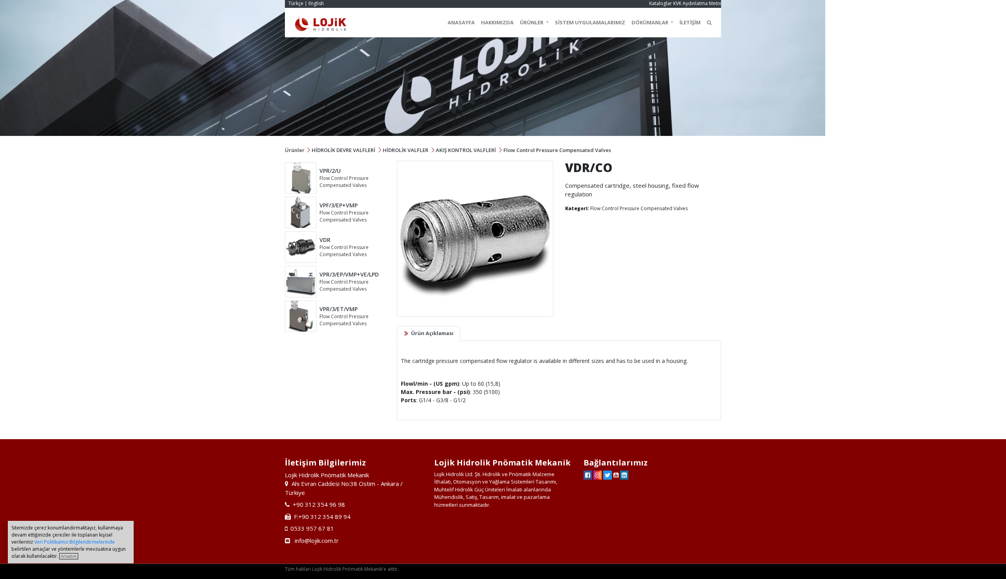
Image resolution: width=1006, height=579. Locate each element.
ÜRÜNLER (532, 22)
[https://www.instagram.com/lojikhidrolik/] (597, 475)
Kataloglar (660, 3)
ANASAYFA (461, 22)
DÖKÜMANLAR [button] (651, 22)
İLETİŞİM (690, 22)
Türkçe (295, 3)
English (316, 3)
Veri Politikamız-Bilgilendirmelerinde (74, 542)
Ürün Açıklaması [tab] (432, 333)
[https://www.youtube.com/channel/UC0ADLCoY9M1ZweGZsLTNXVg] (616, 475)
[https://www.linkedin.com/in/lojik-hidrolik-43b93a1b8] (624, 475)
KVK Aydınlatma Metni (697, 3)
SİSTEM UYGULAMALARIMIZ (590, 22)
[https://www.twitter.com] (607, 475)
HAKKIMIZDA (497, 22)
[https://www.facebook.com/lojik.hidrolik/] (588, 475)
